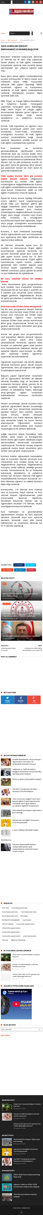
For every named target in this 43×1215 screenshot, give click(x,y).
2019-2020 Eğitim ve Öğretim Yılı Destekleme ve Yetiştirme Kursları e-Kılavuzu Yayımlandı (21, 615)
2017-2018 (5, 908)
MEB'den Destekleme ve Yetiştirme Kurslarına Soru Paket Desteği (20, 595)
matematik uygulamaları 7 (11, 932)
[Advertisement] (21, 729)
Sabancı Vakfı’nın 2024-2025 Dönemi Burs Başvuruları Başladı (26, 1185)
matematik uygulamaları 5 (25, 924)
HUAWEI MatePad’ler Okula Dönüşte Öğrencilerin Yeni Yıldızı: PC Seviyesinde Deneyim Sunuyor (26, 761)
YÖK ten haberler (7, 924)
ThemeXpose (25, 1208)
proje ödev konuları (29, 936)
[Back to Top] (21, 1212)
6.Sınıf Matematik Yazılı (10, 912)
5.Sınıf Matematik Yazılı (19, 908)
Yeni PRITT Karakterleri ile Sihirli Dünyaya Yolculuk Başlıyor (24, 790)
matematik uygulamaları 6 (11, 928)
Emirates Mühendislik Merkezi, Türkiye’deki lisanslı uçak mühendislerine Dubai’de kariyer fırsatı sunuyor (25, 847)
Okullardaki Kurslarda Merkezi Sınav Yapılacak (21, 636)
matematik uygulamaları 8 (11, 936)
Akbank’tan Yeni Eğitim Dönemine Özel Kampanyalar (25, 821)
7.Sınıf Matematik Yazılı (28, 912)
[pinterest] (37, 2)
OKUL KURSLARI (12, 40)
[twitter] (29, 2)
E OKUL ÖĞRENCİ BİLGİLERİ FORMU (25, 830)
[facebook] (25, 2)
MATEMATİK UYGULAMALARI (11, 920)
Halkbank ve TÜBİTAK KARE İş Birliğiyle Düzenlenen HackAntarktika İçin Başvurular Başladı (26, 771)
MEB (4, 584)
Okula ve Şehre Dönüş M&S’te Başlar (26, 779)
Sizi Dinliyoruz (6, 840)
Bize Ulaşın (24, 916)
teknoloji (5, 940)
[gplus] (40, 2)
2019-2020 (6, 604)
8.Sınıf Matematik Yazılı (10, 916)
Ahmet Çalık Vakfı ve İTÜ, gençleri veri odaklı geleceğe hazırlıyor (26, 975)
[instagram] (33, 2)
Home (3, 33)
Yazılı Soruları (26, 920)
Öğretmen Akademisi (18, 940)
